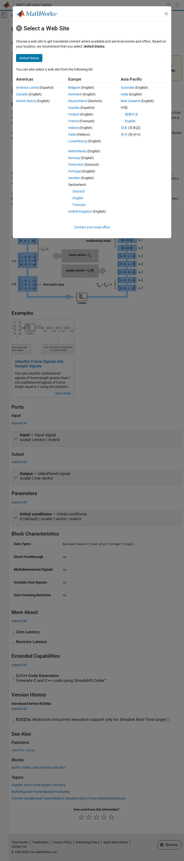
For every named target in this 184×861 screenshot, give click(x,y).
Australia (127, 87)
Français (79, 205)
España (74, 108)
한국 (124, 134)
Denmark (75, 94)
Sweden (74, 178)
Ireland (73, 128)
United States (26, 101)
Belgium (74, 87)
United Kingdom (80, 211)
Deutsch (79, 191)
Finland (73, 114)
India (124, 94)
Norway (74, 158)
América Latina (27, 87)
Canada (22, 94)
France (73, 121)
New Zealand (130, 101)
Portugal (74, 171)
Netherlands (77, 151)
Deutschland (77, 101)
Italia (72, 134)
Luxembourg (77, 141)
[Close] (166, 13)
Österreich (76, 164)
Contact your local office (92, 227)
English (78, 198)
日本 (124, 128)
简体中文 (131, 114)
